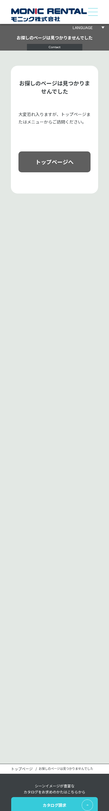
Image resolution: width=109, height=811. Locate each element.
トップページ (22, 769)
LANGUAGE (83, 27)
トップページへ (54, 162)
